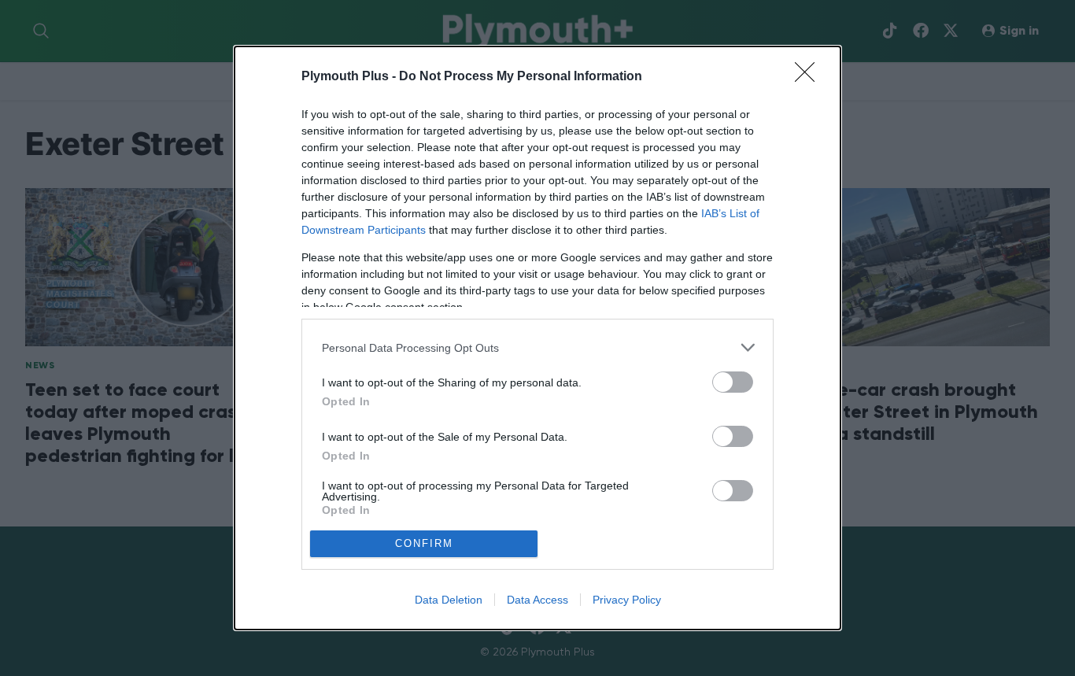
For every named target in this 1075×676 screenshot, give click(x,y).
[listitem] (537, 347)
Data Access (537, 599)
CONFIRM (424, 543)
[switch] (732, 382)
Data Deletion (448, 599)
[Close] (810, 77)
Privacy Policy (627, 599)
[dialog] (537, 338)
